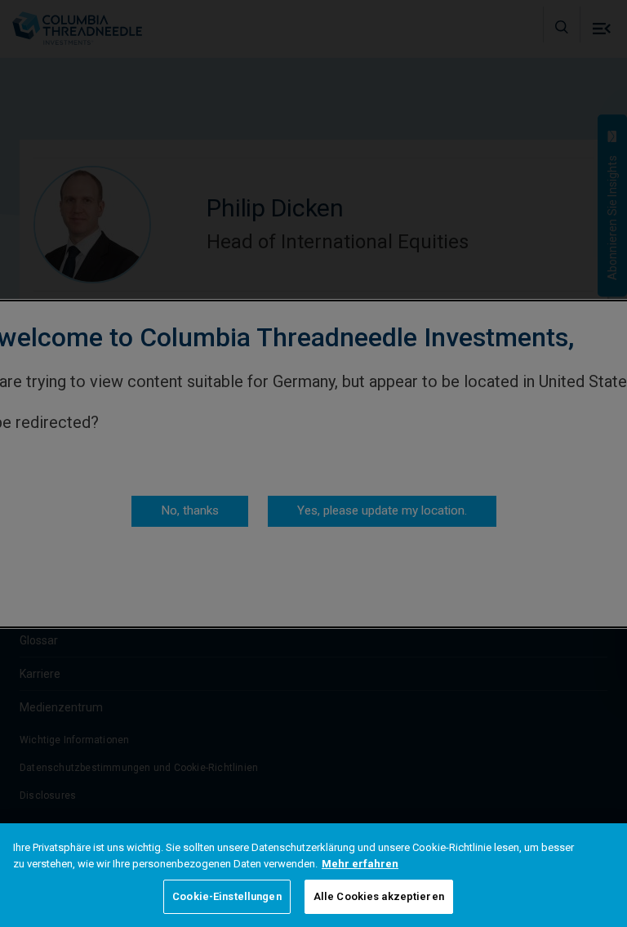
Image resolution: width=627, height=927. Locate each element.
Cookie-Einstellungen (227, 896)
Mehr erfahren (360, 864)
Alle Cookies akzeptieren (379, 896)
